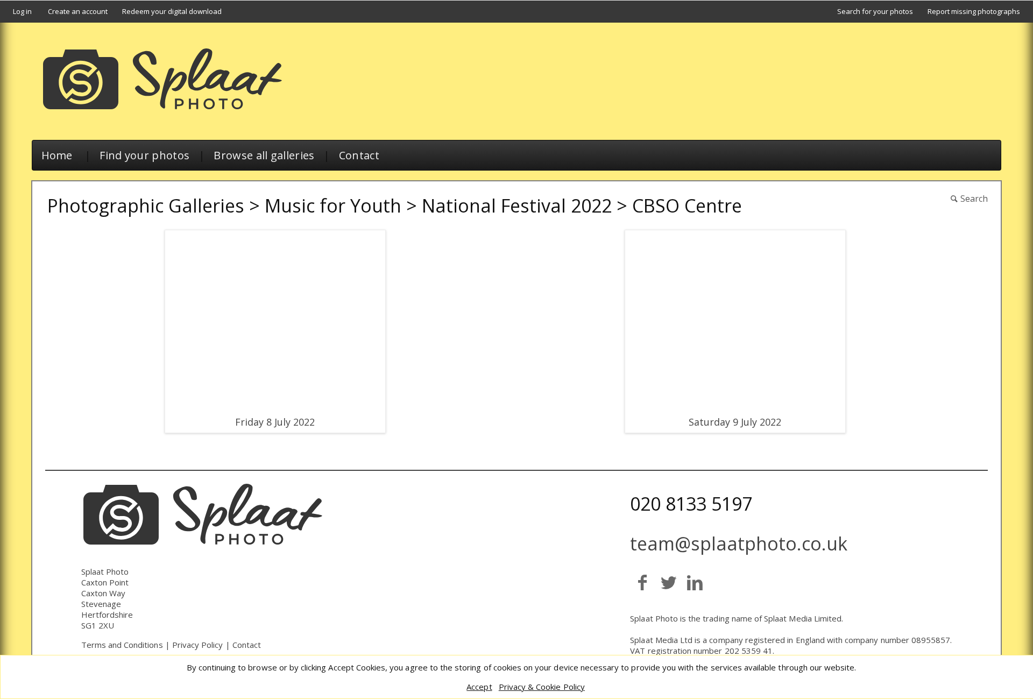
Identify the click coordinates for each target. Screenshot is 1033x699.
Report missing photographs (974, 11)
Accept (479, 686)
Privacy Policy (197, 644)
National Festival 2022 (517, 205)
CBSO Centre (687, 205)
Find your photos (144, 155)
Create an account (78, 11)
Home (57, 155)
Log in (22, 11)
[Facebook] (642, 582)
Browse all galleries (264, 155)
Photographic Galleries (145, 205)
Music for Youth (333, 205)
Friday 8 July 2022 (275, 421)
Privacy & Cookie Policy (542, 686)
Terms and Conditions (122, 644)
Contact (359, 155)
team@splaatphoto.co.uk (738, 543)
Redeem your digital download (172, 11)
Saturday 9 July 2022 (735, 421)
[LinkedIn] (695, 582)
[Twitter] (668, 582)
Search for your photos (875, 11)
